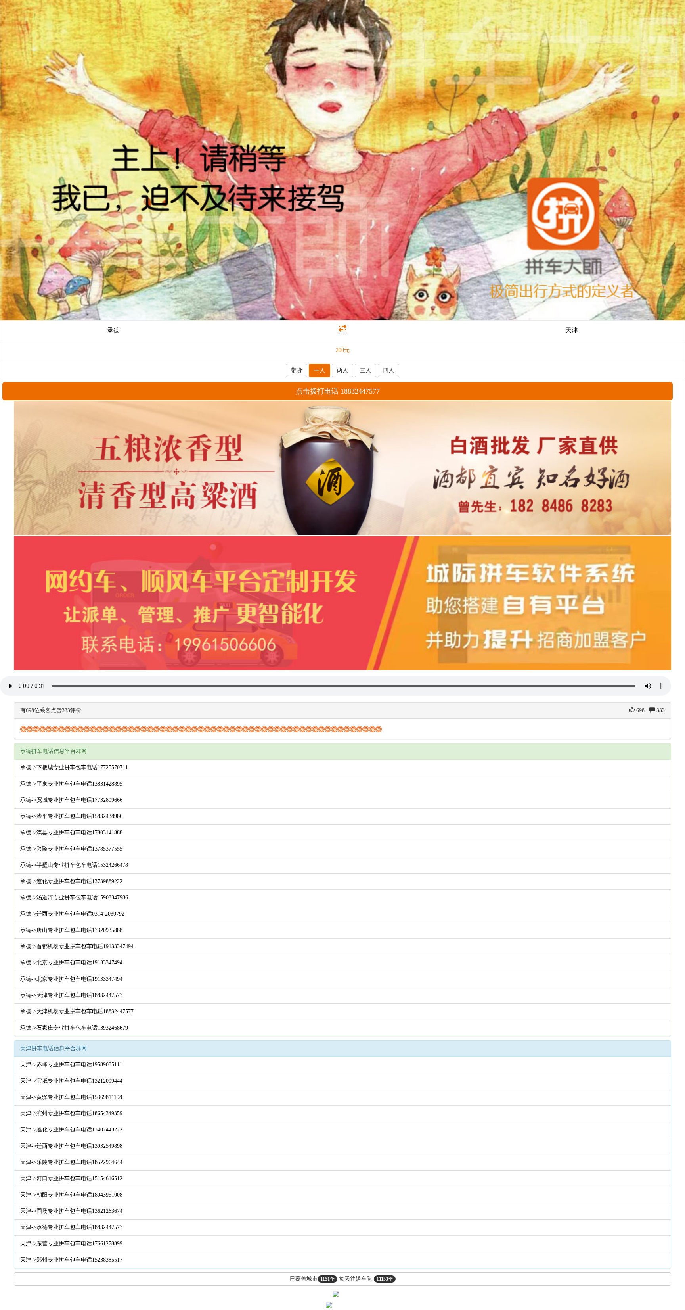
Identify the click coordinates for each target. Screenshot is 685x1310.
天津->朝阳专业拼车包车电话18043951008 (71, 1195)
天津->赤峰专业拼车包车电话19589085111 (71, 1065)
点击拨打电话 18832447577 (338, 391)
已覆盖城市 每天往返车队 (341, 1279)
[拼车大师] (342, 160)
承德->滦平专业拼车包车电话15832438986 (71, 816)
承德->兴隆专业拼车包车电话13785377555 (71, 849)
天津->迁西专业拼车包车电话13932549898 (71, 1146)
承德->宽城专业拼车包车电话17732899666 (71, 800)
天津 (571, 330)
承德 (113, 330)
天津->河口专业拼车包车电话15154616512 (71, 1178)
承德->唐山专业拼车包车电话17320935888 (71, 930)
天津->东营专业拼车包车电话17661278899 (71, 1244)
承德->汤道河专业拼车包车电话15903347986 (74, 898)
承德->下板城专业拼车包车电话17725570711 (74, 767)
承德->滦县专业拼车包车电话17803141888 (71, 833)
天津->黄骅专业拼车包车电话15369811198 (71, 1097)
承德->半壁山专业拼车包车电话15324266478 (74, 865)
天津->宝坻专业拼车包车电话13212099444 (71, 1081)
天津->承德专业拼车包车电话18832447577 (71, 1227)
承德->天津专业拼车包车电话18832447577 (71, 995)
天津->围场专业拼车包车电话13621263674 (71, 1211)
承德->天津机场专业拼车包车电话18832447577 (77, 1011)
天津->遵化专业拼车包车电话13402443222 (71, 1130)
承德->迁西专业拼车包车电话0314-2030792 (72, 914)
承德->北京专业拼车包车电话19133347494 (71, 963)
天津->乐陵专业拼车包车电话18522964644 (71, 1162)
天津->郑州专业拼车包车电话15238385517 (71, 1260)
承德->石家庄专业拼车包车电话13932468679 (74, 1028)
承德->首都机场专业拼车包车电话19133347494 (77, 946)
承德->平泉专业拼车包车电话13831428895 (71, 784)
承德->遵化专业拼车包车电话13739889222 (71, 881)
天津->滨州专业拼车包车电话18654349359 (71, 1113)
